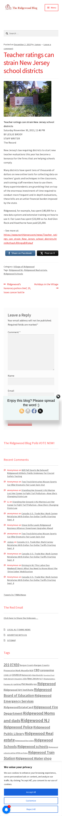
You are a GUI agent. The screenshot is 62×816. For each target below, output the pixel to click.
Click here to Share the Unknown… (21, 618)
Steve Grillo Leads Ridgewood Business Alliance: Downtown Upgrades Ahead (30, 527)
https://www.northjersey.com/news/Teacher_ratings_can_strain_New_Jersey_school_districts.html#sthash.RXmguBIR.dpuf (30, 238)
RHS (35, 684)
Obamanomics (49, 679)
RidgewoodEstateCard (18, 707)
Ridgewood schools (32, 746)
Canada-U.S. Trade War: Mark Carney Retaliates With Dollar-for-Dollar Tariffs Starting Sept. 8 (32, 516)
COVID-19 (7, 675)
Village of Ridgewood (24, 266)
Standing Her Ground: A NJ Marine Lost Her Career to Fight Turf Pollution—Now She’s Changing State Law (32, 493)
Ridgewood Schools (13, 273)
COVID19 (16, 674)
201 (6, 664)
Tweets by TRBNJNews (15, 594)
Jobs (24, 678)
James (37, 44)
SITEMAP (11, 640)
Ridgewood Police (18, 727)
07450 (14, 664)
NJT (41, 679)
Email (11, 390)
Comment (14, 332)
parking (17, 684)
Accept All (31, 792)
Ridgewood (46, 683)
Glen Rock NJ (37, 675)
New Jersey (33, 678)
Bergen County (27, 665)
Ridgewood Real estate (35, 270)
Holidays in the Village (46, 286)
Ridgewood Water (29, 758)
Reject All (31, 809)
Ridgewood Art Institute (19, 690)
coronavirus (47, 670)
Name (11, 375)
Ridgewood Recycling (24, 740)
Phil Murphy (27, 684)
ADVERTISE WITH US (17, 635)
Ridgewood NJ (16, 270)
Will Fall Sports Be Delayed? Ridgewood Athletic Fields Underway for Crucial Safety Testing (30, 473)
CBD (37, 670)
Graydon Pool (49, 675)
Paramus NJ (8, 684)
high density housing (13, 679)
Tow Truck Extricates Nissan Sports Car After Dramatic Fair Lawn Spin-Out (32, 483)
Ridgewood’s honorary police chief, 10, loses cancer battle (17, 288)
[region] (31, 789)
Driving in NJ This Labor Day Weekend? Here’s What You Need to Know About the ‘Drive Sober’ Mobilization (32, 568)
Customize (31, 800)
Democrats (26, 675)
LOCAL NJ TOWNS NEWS (19, 629)
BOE (31, 670)
